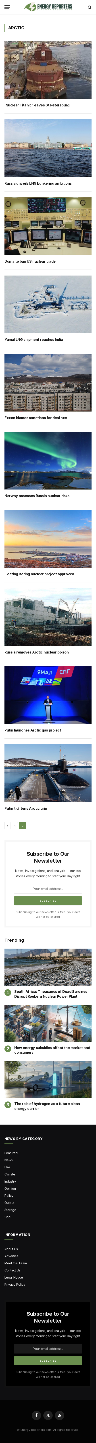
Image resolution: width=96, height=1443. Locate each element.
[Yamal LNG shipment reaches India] (48, 304)
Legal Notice (13, 1277)
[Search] (89, 7)
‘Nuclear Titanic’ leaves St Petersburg (37, 105)
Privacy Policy (14, 1284)
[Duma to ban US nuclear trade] (48, 226)
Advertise (11, 1256)
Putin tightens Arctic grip (25, 808)
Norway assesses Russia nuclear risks (36, 496)
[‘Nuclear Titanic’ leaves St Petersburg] (48, 70)
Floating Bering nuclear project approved (39, 574)
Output (9, 1203)
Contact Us (12, 1270)
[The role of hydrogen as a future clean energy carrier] (48, 1079)
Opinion (10, 1188)
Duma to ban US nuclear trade (30, 261)
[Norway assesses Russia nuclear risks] (48, 461)
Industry (10, 1181)
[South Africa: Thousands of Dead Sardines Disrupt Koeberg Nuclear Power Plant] (48, 967)
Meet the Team (15, 1263)
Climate (9, 1174)
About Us (11, 1249)
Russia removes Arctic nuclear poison (36, 652)
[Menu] (7, 7)
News (8, 1160)
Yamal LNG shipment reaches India (34, 340)
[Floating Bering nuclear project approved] (48, 539)
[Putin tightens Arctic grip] (48, 773)
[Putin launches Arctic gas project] (48, 695)
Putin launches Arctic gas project (32, 730)
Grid (7, 1217)
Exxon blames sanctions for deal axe (35, 418)
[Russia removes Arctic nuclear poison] (48, 617)
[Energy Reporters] (48, 7)
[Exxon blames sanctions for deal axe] (48, 383)
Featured (11, 1153)
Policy (8, 1195)
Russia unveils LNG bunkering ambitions (38, 183)
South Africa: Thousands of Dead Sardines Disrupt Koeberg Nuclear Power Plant (50, 994)
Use (7, 1167)
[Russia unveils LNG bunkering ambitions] (48, 148)
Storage (10, 1210)
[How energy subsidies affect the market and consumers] (48, 1023)
